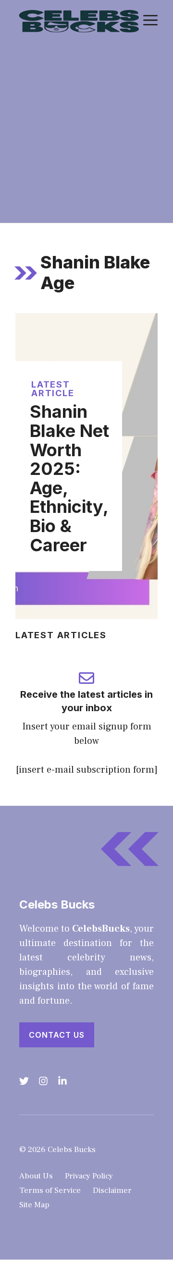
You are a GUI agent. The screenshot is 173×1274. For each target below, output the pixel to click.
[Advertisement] (86, 131)
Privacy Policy (89, 1176)
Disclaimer (112, 1190)
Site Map (34, 1205)
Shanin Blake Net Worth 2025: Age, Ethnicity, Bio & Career (69, 478)
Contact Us (57, 1035)
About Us (36, 1176)
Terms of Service (50, 1190)
